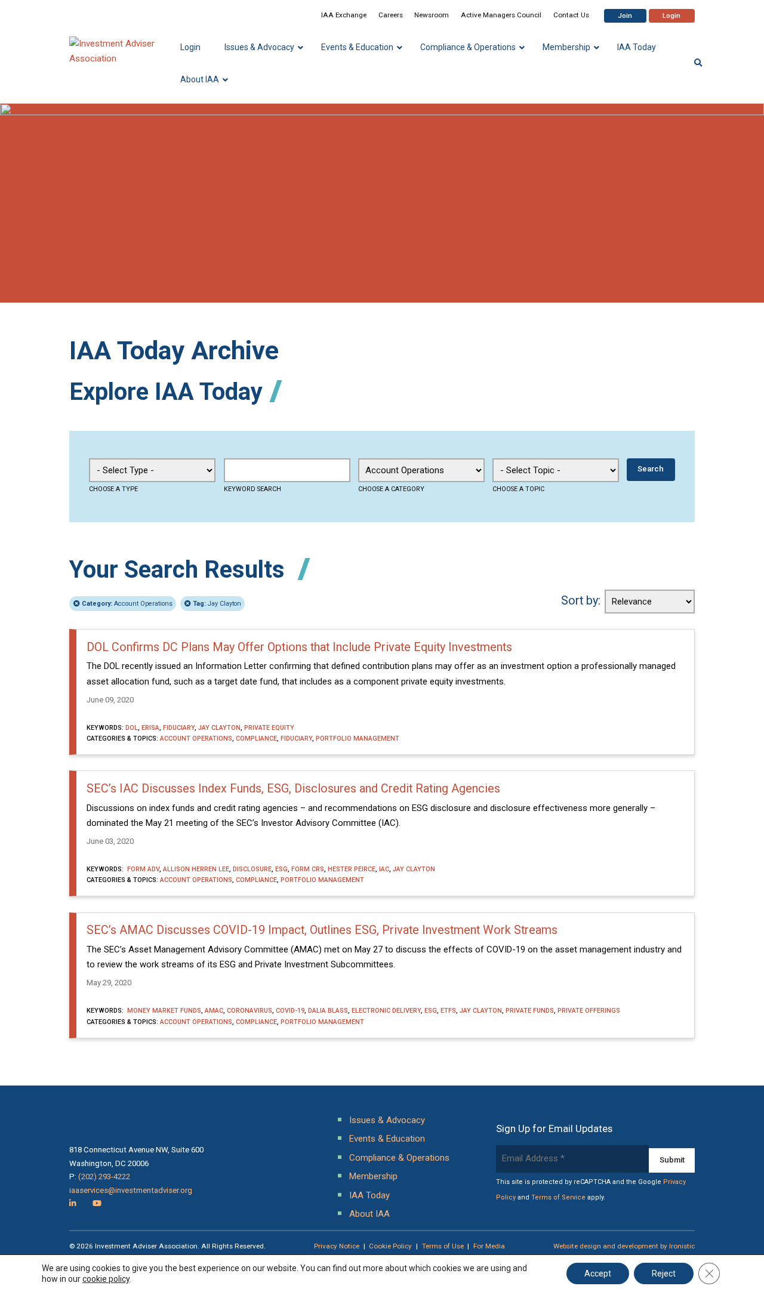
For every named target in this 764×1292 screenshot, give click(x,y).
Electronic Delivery (386, 1011)
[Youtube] (97, 1203)
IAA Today (369, 1195)
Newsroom (431, 15)
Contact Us (571, 15)
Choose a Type (113, 489)
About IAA (369, 1213)
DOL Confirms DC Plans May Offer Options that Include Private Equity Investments (299, 647)
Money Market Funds (163, 1011)
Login (671, 15)
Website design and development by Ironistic (624, 1246)
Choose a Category (391, 489)
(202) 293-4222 (104, 1176)
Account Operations (127, 604)
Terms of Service (558, 1197)
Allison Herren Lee (196, 869)
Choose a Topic (518, 489)
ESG (281, 869)
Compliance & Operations (399, 1157)
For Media (489, 1246)
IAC (384, 869)
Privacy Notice (336, 1246)
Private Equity (269, 728)
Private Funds (530, 1011)
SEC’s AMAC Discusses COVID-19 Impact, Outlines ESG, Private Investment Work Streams (322, 930)
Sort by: (580, 601)
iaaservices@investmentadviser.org (130, 1190)
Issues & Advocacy (387, 1120)
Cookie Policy (390, 1246)
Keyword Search (252, 489)
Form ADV (142, 869)
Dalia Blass (328, 1011)
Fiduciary (179, 728)
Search (650, 468)
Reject (664, 1273)
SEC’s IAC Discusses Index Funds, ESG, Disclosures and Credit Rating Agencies (293, 788)
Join (625, 15)
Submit (672, 1159)
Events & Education (387, 1138)
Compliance (256, 738)
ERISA (150, 728)
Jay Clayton (217, 604)
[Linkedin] (72, 1203)
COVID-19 (290, 1011)
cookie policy (106, 1279)
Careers (390, 15)
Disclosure (252, 869)
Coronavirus (249, 1011)
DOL (131, 728)
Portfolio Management (357, 738)
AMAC (214, 1011)
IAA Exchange (343, 15)
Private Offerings (588, 1011)
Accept (597, 1273)
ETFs (448, 1011)
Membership (373, 1176)
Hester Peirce (351, 869)
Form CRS (307, 869)
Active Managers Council (501, 15)
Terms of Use (443, 1246)
